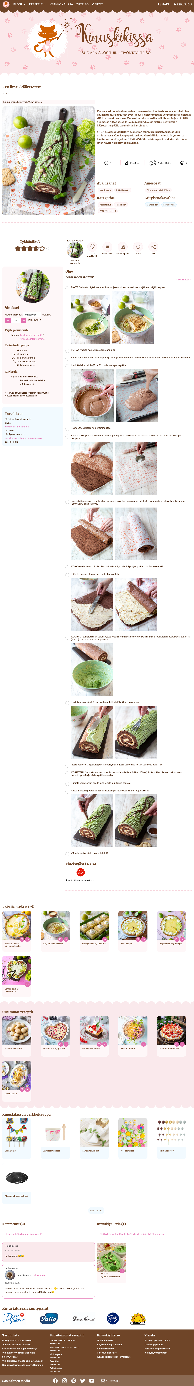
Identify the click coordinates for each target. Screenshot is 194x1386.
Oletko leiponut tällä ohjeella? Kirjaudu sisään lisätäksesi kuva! (131, 1233)
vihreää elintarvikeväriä (32, 338)
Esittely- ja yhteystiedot (157, 1340)
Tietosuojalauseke (107, 1352)
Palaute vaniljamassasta (157, 1348)
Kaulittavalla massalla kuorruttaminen (22, 1364)
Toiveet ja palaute (153, 1344)
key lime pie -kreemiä (31, 334)
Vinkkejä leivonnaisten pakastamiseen (22, 1360)
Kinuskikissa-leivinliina (17, 426)
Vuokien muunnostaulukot (16, 1344)
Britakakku (56, 1368)
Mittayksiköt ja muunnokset (17, 1340)
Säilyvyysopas (10, 1356)
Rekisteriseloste (106, 1348)
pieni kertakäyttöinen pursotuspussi (23, 437)
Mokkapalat (56, 1354)
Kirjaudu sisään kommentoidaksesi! (23, 1233)
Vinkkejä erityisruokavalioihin (18, 1352)
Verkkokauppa (61, 4)
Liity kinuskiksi (105, 1340)
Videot (97, 4)
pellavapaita (39, 1274)
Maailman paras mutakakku (64, 1347)
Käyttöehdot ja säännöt (109, 1344)
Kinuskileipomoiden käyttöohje (114, 1356)
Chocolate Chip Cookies (62, 1340)
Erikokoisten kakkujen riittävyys (19, 1348)
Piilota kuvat (183, 279)
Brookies (54, 1361)
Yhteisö (82, 4)
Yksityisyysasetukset (155, 1352)
